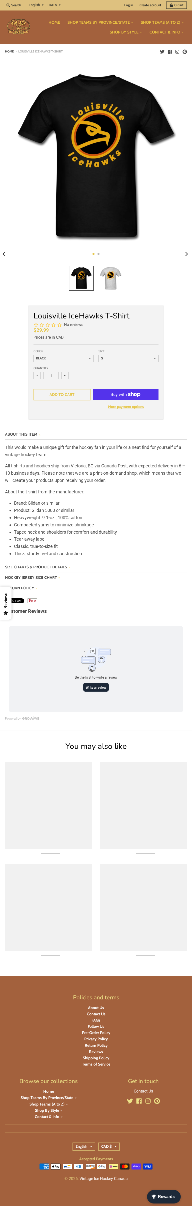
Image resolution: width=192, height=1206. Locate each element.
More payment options (126, 406)
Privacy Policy (96, 1039)
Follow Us (96, 1026)
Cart (179, 5)
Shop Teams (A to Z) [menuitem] (160, 22)
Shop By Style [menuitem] (124, 32)
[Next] (186, 253)
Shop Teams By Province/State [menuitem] (99, 22)
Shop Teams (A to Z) (47, 1104)
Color (39, 351)
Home (9, 51)
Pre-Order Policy (96, 1032)
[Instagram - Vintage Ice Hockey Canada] (177, 51)
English (34, 5)
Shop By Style (47, 1110)
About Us (96, 1007)
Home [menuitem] (54, 22)
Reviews (96, 1051)
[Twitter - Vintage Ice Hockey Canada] (162, 51)
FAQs (96, 1020)
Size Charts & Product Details (36, 567)
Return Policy (19, 588)
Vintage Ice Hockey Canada (104, 1178)
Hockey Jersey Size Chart (31, 577)
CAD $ (52, 5)
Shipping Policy (96, 1058)
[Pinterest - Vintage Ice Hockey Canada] (184, 51)
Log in (128, 5)
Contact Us (96, 1014)
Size (101, 351)
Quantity (41, 368)
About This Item (21, 434)
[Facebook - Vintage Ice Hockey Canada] (170, 51)
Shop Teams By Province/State (46, 1097)
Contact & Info (47, 1116)
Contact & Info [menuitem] (165, 32)
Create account (150, 5)
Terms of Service (96, 1064)
